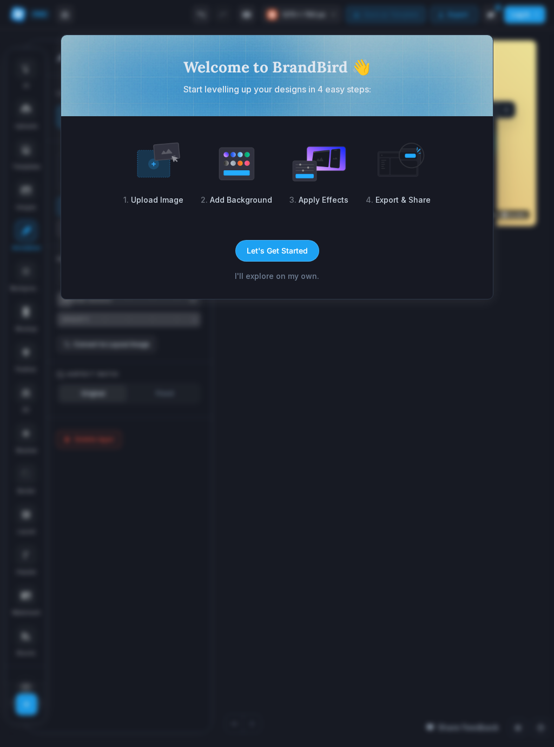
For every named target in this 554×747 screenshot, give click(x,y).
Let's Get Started (277, 250)
